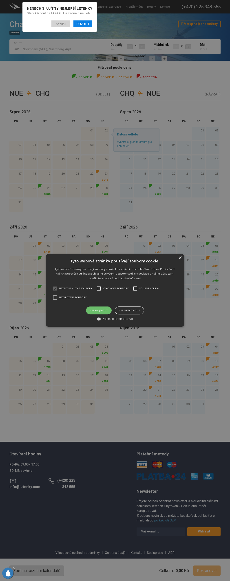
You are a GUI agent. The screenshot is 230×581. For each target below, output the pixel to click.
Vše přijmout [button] (99, 310)
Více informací (132, 278)
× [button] (180, 258)
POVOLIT (83, 24)
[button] (115, 290)
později (61, 24)
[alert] (115, 290)
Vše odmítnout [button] (129, 310)
